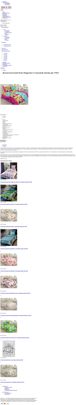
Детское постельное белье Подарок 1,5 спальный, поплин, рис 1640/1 (14, 270)
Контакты (4, 62)
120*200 (5, 53)
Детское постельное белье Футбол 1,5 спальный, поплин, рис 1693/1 (13, 204)
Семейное (7, 34)
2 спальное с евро (8, 32)
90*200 (5, 60)
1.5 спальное (7, 30)
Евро (6, 33)
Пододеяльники (6, 15)
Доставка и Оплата (6, 63)
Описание (5, 144)
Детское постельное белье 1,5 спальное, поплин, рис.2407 (11, 359)
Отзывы (4, 146)
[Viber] (3, 140)
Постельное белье (6, 12)
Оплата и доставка (8, 387)
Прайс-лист (5, 64)
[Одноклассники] (2, 140)
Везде (4, 11)
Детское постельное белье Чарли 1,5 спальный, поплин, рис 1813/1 (13, 226)
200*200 (5, 58)
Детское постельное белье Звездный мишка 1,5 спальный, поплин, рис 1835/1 (15, 315)
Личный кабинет (8, 393)
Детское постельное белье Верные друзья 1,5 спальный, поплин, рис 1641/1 (15, 293)
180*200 (5, 57)
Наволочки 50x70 (7, 44)
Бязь (5, 29)
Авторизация (7, 3)
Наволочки (5, 13)
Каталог (3, 25)
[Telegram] (5, 140)
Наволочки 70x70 (7, 45)
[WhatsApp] (4, 140)
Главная (4, 70)
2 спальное (7, 31)
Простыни (5, 14)
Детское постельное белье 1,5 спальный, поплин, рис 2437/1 (12, 382)
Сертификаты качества (7, 65)
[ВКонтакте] (0, 140)
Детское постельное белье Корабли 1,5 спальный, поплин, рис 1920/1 (14, 248)
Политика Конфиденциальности (11, 390)
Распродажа (5, 17)
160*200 (5, 56)
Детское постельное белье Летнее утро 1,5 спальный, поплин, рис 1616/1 (14, 337)
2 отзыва (4, 117)
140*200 (5, 54)
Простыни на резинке (7, 16)
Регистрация (7, 4)
